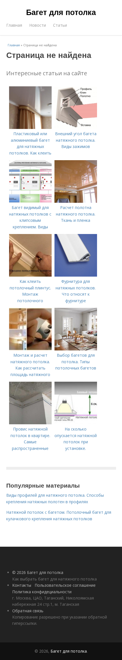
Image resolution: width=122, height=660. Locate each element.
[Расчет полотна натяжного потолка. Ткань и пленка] (75, 201)
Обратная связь (27, 610)
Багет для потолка (61, 12)
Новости (37, 25)
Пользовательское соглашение (65, 585)
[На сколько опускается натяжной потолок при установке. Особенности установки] (75, 422)
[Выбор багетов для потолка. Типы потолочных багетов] (75, 349)
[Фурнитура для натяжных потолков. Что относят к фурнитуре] (75, 275)
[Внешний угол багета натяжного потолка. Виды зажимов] (75, 127)
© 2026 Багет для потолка (37, 572)
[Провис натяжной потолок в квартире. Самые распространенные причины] (30, 422)
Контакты (21, 585)
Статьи (60, 25)
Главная (14, 25)
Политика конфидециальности (41, 591)
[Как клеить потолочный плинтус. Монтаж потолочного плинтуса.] (30, 275)
